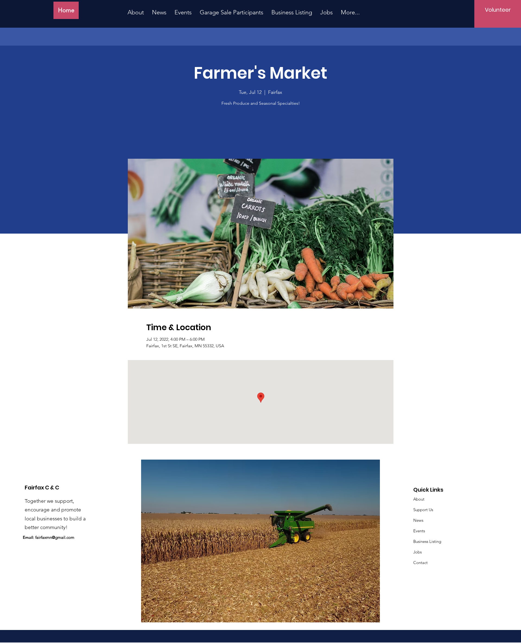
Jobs (417, 552)
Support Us (423, 509)
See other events (260, 133)
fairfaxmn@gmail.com (54, 537)
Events (419, 530)
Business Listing (427, 541)
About (418, 499)
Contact (420, 562)
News (418, 520)
